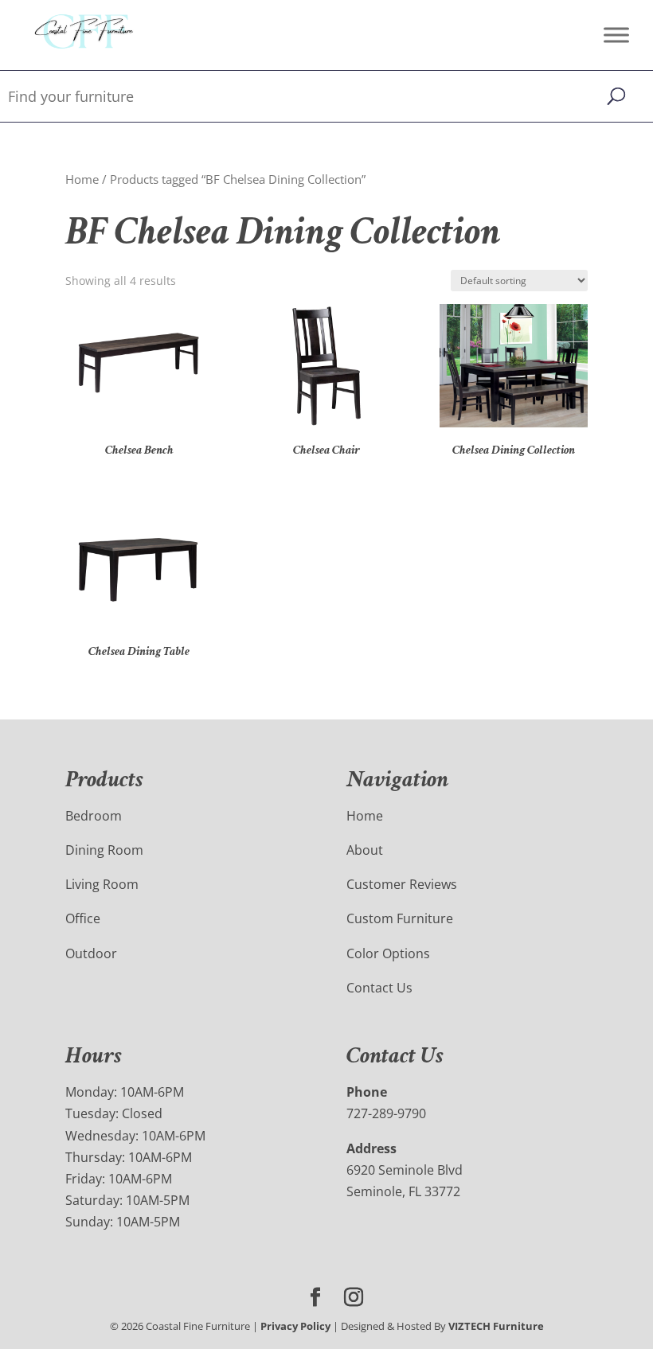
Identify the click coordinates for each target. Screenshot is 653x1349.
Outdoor (91, 953)
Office (82, 918)
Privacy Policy (295, 1326)
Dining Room (104, 850)
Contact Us (379, 987)
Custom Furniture (399, 918)
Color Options (388, 953)
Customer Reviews (401, 884)
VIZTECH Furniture (496, 1326)
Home (82, 179)
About (364, 850)
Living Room (102, 884)
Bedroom (93, 816)
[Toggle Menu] (616, 34)
